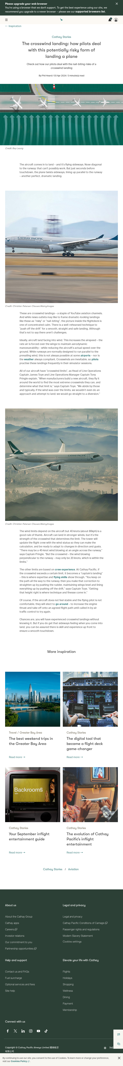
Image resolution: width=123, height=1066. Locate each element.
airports (85, 355)
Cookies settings (72, 941)
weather (29, 359)
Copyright (10, 1047)
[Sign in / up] (116, 20)
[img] (117, 4)
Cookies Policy (19, 1061)
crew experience (65, 569)
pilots (95, 359)
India (112, 1047)
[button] (119, 1058)
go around (62, 604)
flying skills (60, 577)
